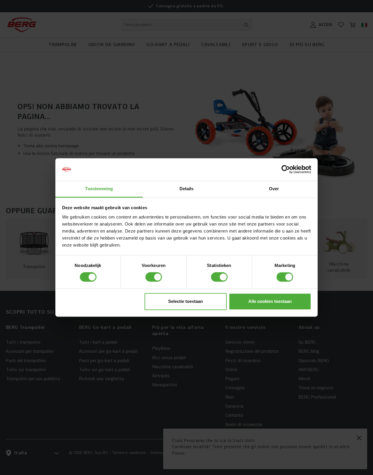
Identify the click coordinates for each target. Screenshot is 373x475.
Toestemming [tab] (99, 188)
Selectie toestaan (185, 301)
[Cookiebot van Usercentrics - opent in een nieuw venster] (285, 169)
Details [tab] (187, 188)
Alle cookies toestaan (270, 301)
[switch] (153, 277)
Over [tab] (274, 188)
